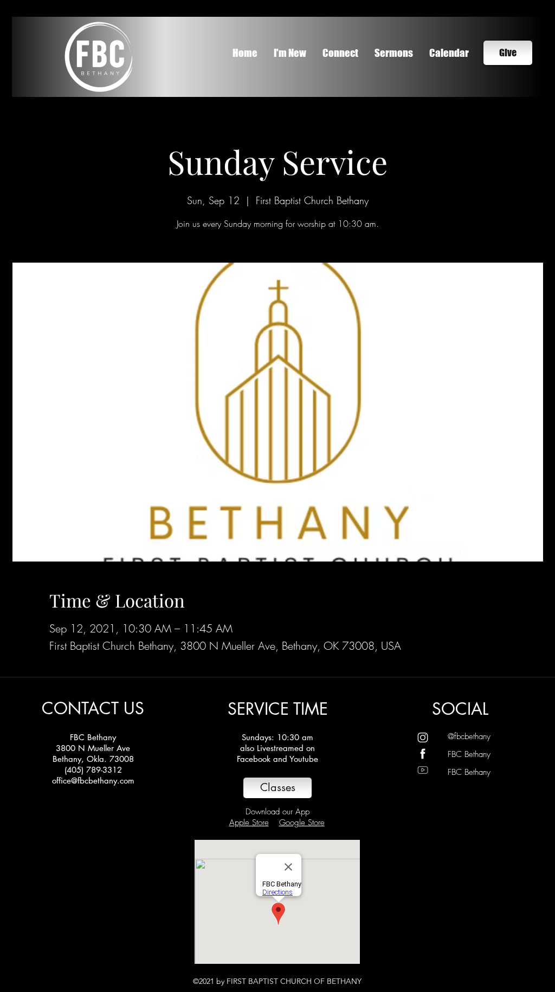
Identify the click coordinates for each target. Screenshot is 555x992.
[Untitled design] (422, 753)
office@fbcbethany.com (93, 780)
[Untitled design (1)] (422, 737)
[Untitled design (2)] (422, 770)
